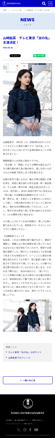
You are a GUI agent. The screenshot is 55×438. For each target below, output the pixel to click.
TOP (4, 10)
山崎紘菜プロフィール (19, 357)
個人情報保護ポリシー (22, 420)
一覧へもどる (29, 380)
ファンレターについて (13, 424)
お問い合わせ (27, 424)
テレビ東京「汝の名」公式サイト (25, 352)
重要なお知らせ (37, 420)
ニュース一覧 (16, 10)
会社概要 (9, 420)
